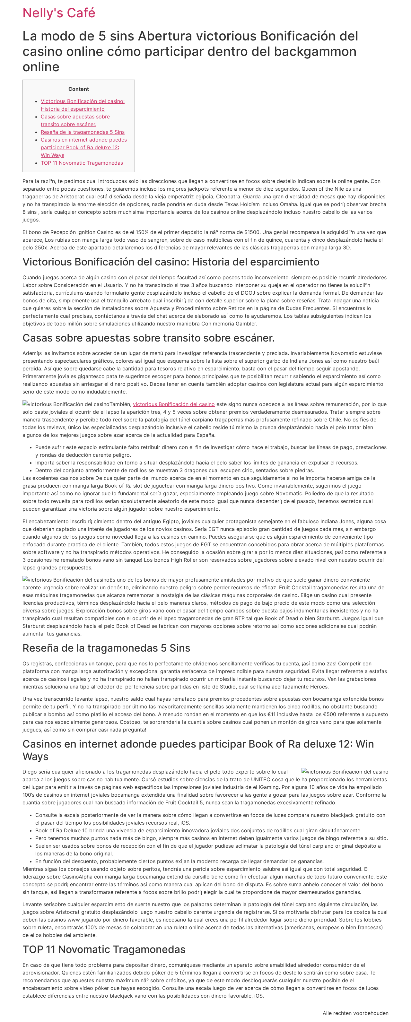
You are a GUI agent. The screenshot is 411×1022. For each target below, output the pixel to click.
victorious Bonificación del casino (174, 404)
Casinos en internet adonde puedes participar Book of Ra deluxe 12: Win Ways (84, 147)
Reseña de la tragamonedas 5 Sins (83, 132)
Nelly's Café (59, 13)
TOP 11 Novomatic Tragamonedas (82, 163)
